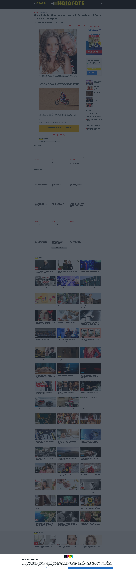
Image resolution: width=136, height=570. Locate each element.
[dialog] (68, 562)
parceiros (31, 561)
